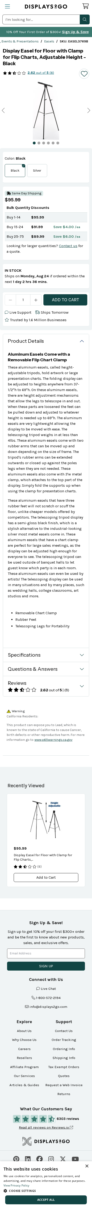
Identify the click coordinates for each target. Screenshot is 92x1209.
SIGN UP (46, 966)
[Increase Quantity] (36, 299)
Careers (24, 1049)
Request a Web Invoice (64, 1085)
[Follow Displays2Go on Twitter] (63, 1158)
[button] (85, 19)
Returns (63, 1094)
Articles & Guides (24, 1085)
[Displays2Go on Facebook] (39, 1158)
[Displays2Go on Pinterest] (16, 1158)
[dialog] (46, 1185)
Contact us (68, 246)
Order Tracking (64, 1040)
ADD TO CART (65, 299)
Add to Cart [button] (46, 877)
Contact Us (64, 1031)
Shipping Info (64, 1058)
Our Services (24, 1076)
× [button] (86, 1166)
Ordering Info (64, 1049)
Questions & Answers (33, 669)
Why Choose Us (24, 1040)
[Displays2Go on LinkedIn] (27, 1158)
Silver (37, 171)
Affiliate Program (24, 1067)
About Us (24, 1031)
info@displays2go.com (48, 1007)
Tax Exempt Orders (63, 1067)
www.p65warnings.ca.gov (53, 740)
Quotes (64, 1076)
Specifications (24, 655)
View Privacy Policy (16, 1185)
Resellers (24, 1058)
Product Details (26, 341)
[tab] (34, 143)
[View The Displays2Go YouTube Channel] (75, 1158)
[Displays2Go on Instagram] (51, 1158)
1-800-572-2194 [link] (48, 998)
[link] (49, 41)
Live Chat (48, 989)
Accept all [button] (46, 1200)
